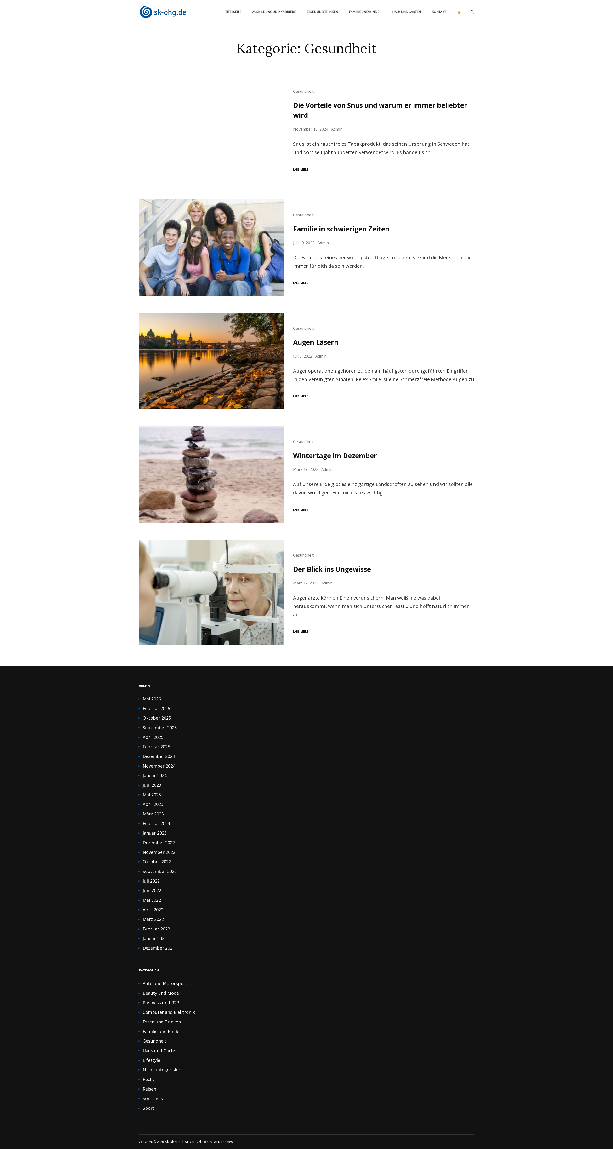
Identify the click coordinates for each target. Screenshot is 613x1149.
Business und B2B (161, 1002)
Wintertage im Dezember (335, 455)
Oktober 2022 (157, 862)
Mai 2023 (152, 794)
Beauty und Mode (161, 993)
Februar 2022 (156, 929)
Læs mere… (302, 169)
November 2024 (159, 766)
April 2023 (153, 804)
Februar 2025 (156, 747)
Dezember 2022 (159, 842)
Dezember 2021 (159, 948)
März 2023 (153, 814)
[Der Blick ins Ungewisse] (211, 592)
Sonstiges (153, 1098)
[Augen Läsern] (211, 361)
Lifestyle (151, 1060)
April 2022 (153, 909)
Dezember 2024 (159, 756)
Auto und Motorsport (165, 983)
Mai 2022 (152, 900)
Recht (148, 1079)
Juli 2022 (151, 881)
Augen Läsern (315, 342)
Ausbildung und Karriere (274, 12)
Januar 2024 (155, 775)
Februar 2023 (156, 823)
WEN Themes (223, 1141)
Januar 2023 (155, 833)
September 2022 (160, 871)
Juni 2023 (152, 785)
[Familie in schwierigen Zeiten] (211, 247)
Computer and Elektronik (169, 1012)
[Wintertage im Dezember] (211, 474)
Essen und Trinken (322, 12)
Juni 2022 (152, 890)
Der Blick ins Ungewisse (332, 569)
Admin (336, 129)
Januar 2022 (155, 938)
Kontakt (439, 12)
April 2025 (153, 737)
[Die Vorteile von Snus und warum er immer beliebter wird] (211, 129)
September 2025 (160, 727)
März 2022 (153, 919)
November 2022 (159, 852)
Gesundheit (303, 91)
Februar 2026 (156, 708)
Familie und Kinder (365, 12)
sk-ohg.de (173, 1141)
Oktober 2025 (157, 718)
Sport (148, 1108)
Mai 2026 (152, 699)
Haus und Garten (406, 12)
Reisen (149, 1089)
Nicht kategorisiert (162, 1070)
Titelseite (233, 12)
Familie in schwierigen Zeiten (341, 228)
